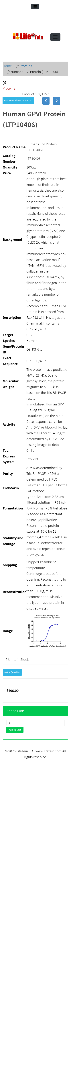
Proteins (26, 66)
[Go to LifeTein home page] (28, 37)
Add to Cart (15, 729)
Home (7, 66)
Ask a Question (12, 672)
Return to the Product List (18, 100)
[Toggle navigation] (35, 6)
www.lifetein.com (49, 751)
